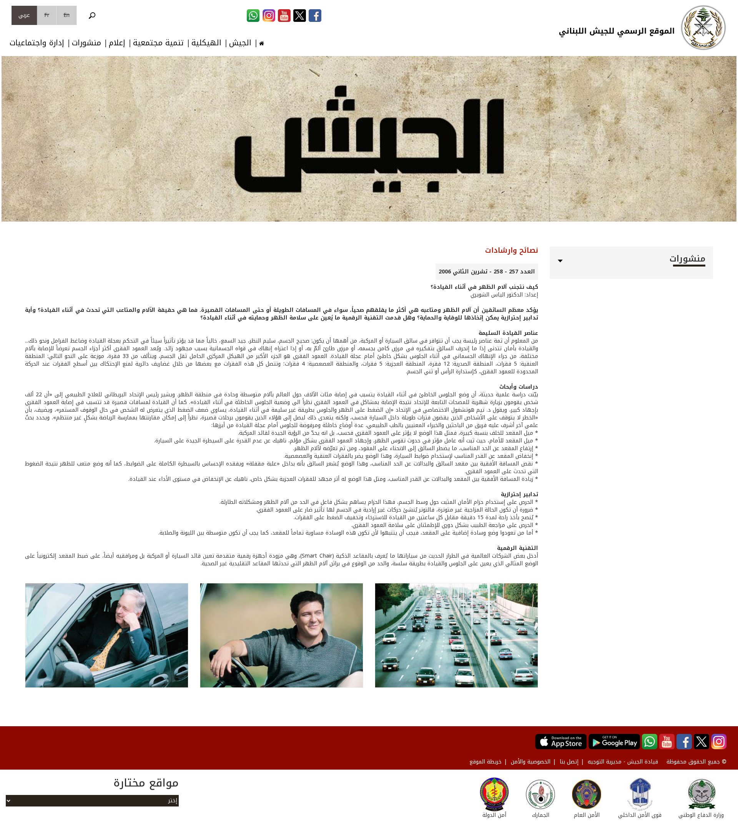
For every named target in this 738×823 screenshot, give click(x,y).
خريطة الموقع (485, 762)
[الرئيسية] (703, 28)
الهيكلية (206, 42)
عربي (24, 15)
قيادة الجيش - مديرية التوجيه (623, 762)
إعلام (117, 42)
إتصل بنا (569, 762)
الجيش (240, 42)
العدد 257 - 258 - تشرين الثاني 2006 (487, 272)
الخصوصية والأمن (530, 762)
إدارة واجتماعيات (37, 42)
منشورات (86, 42)
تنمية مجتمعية (158, 42)
